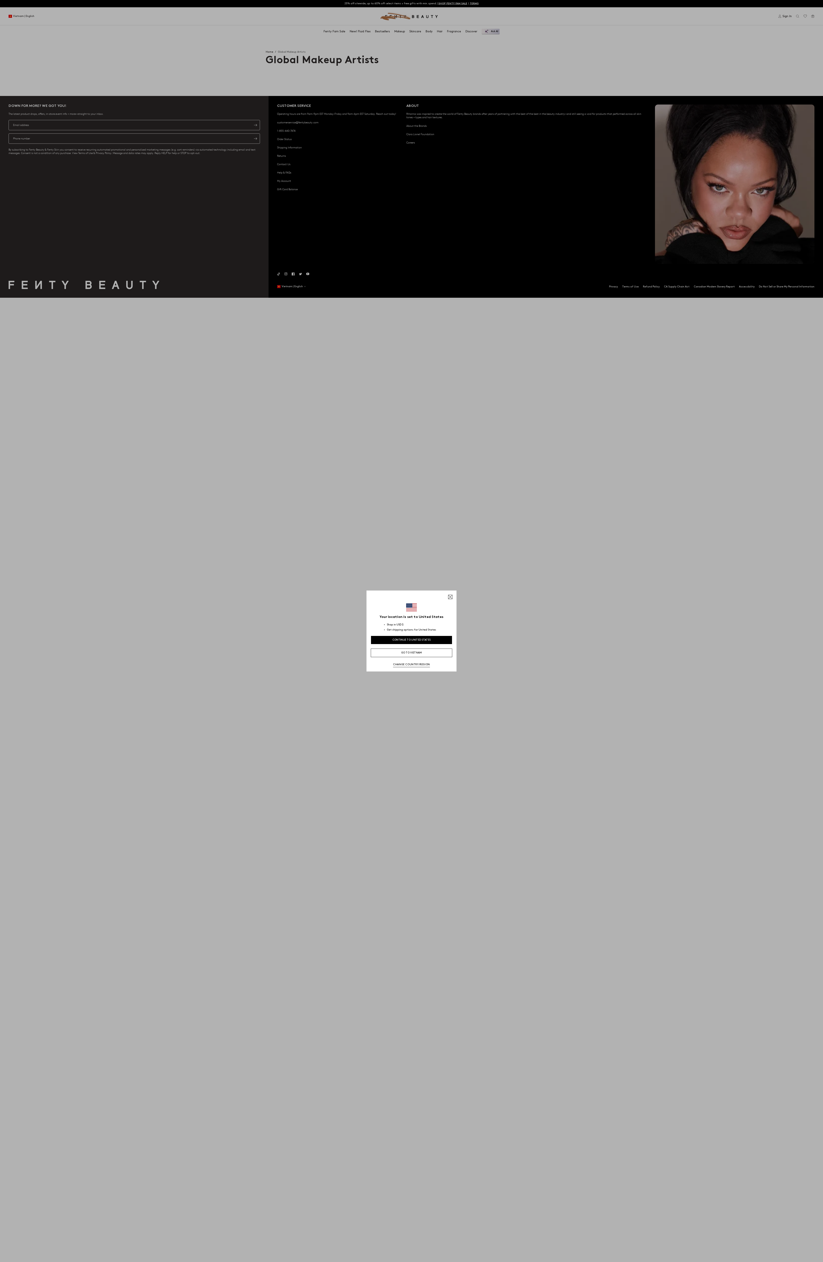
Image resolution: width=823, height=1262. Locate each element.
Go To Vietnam (411, 653)
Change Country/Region (411, 664)
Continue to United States (411, 640)
